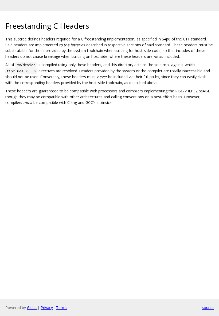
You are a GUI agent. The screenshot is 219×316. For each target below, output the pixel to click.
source (208, 307)
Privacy (47, 307)
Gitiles (32, 307)
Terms (61, 307)
